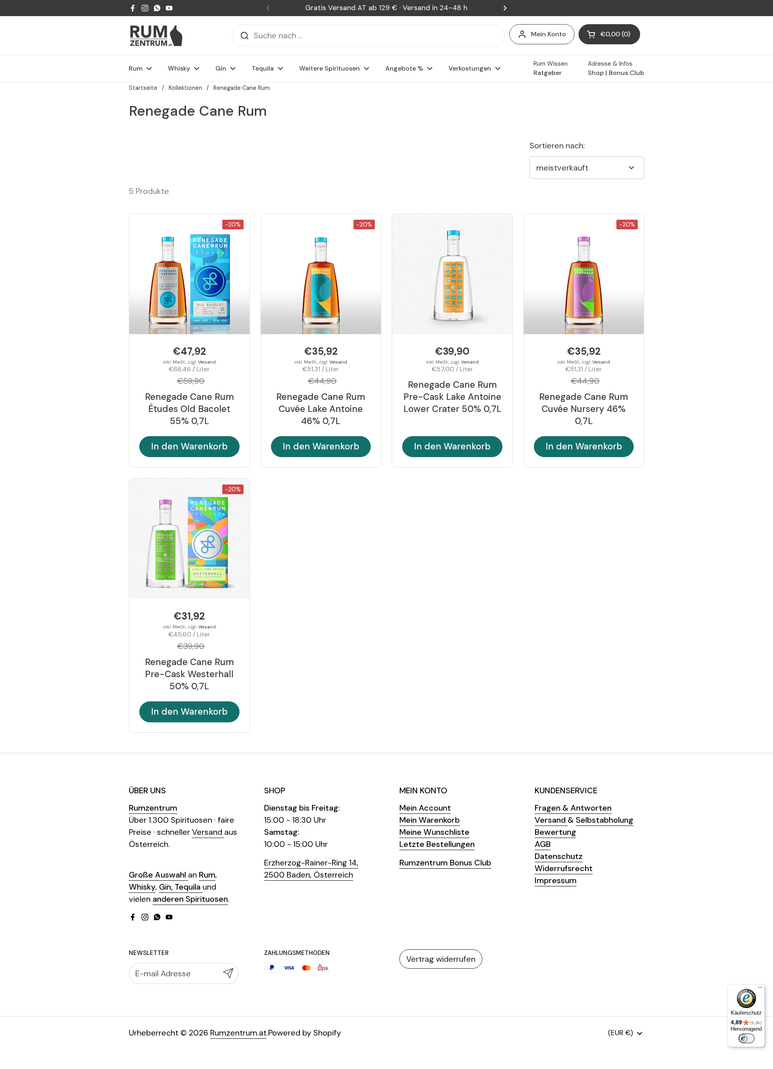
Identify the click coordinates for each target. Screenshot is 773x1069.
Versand (207, 362)
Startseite (143, 88)
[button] (609, 34)
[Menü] (760, 989)
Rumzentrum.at (238, 1032)
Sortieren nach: (557, 145)
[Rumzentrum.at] (156, 36)
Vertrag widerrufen (440, 959)
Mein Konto (548, 34)
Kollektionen (185, 88)
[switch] (746, 1038)
